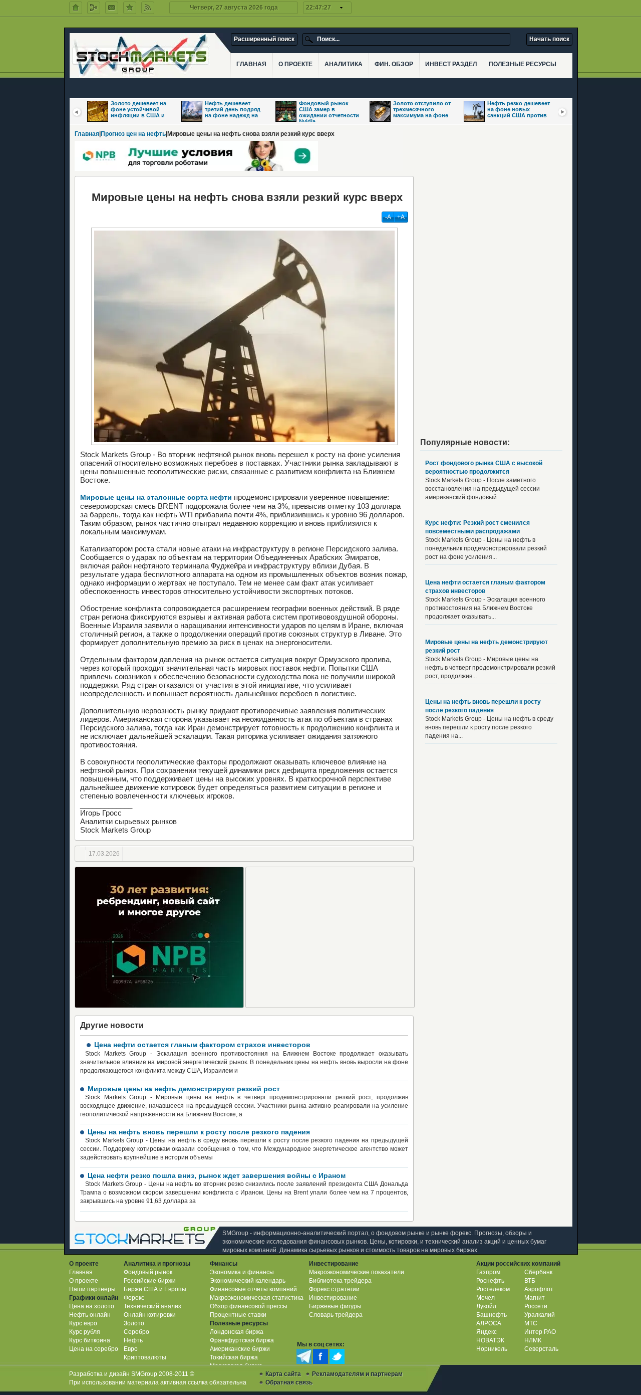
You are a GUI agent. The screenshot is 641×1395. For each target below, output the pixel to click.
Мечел (485, 1297)
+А (401, 217)
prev (77, 111)
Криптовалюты (145, 1357)
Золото (134, 1323)
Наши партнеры (92, 1289)
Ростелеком (493, 1289)
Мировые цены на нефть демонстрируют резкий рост (184, 1089)
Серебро (136, 1331)
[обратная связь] (111, 8)
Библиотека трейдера (340, 1280)
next (563, 111)
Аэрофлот (538, 1289)
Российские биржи (150, 1280)
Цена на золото (91, 1306)
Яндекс (486, 1331)
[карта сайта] (93, 8)
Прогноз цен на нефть (133, 133)
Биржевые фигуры (335, 1306)
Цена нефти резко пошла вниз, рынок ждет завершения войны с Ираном (217, 1175)
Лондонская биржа (236, 1331)
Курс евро (83, 1323)
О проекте (83, 1280)
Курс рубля (84, 1331)
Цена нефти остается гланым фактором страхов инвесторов (202, 1045)
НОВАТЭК (490, 1340)
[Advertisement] (330, 937)
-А (388, 217)
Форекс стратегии (334, 1289)
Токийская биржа (234, 1357)
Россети (535, 1306)
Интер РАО (540, 1331)
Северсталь (541, 1348)
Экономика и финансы (242, 1272)
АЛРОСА (488, 1323)
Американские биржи (240, 1348)
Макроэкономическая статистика (256, 1297)
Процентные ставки (238, 1314)
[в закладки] (129, 8)
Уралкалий (539, 1314)
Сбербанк (538, 1272)
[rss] (147, 8)
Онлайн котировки (150, 1314)
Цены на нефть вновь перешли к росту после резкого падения (199, 1132)
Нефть (133, 1340)
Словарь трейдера (336, 1314)
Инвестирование (333, 1297)
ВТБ (529, 1280)
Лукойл (486, 1306)
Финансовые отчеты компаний (253, 1289)
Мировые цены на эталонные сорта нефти (156, 497)
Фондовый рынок (148, 1272)
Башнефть (491, 1314)
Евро (131, 1348)
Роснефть (490, 1280)
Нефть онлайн (90, 1314)
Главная (87, 133)
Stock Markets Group (147, 1238)
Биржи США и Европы (155, 1289)
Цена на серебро (93, 1348)
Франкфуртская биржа (242, 1340)
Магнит (534, 1297)
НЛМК (532, 1340)
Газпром (488, 1272)
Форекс (134, 1297)
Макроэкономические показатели (356, 1272)
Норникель (491, 1348)
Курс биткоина (89, 1340)
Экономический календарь (247, 1280)
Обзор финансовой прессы (248, 1306)
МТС (530, 1323)
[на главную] (75, 8)
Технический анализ (152, 1306)
